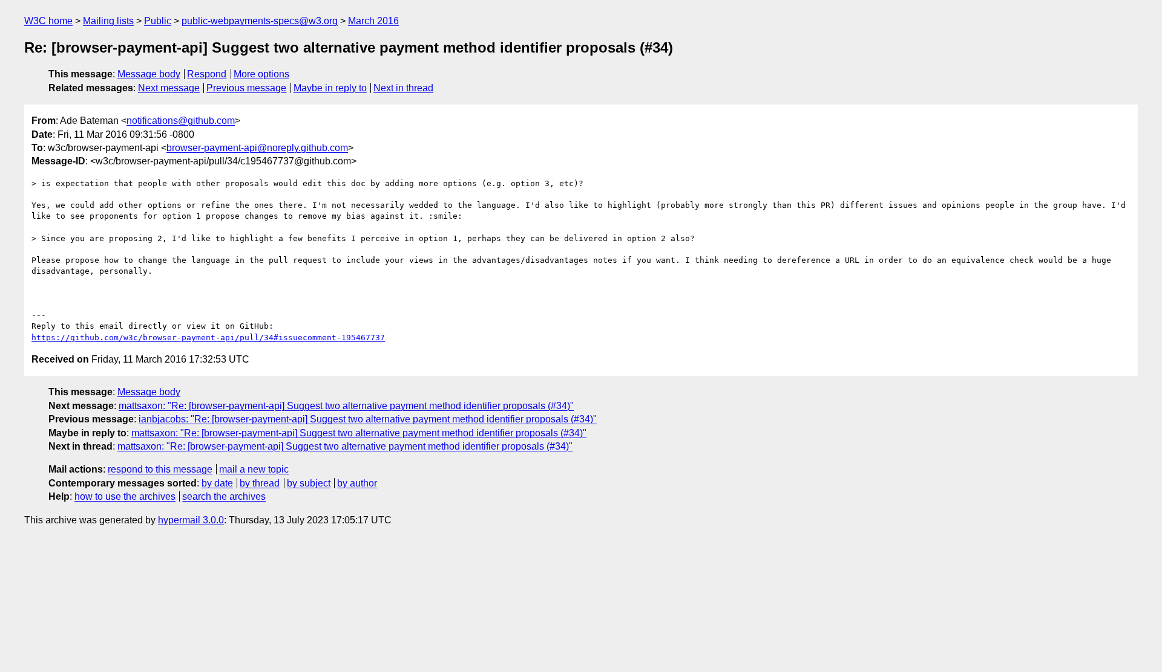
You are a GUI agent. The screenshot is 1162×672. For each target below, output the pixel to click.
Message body (148, 74)
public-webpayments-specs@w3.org (260, 21)
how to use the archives (125, 496)
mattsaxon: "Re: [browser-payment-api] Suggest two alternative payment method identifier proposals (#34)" (346, 406)
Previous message (246, 88)
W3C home (48, 21)
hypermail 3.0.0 (191, 520)
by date (217, 483)
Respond (206, 74)
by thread (260, 483)
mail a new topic (254, 469)
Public (157, 21)
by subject (308, 483)
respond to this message (160, 469)
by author (357, 483)
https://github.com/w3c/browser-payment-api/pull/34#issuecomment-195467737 (208, 337)
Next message (169, 88)
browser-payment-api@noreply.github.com (257, 148)
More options (261, 74)
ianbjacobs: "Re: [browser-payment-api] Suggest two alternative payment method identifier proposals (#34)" (368, 419)
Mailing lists (108, 21)
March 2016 (373, 21)
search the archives (224, 496)
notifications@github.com (180, 120)
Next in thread (403, 88)
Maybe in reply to (330, 88)
